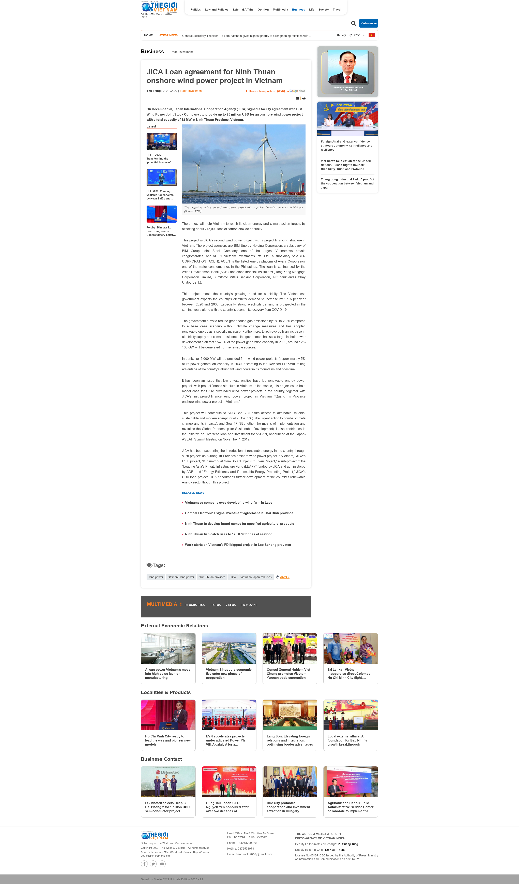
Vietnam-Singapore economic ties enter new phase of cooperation (229, 674)
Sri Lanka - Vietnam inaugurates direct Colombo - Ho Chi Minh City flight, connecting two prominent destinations (350, 674)
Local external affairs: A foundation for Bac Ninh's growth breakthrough (347, 740)
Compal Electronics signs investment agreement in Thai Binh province (239, 513)
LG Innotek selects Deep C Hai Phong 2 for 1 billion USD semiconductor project (167, 807)
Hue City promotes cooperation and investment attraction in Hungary (288, 807)
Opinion (263, 9)
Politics (196, 9)
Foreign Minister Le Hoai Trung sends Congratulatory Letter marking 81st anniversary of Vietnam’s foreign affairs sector (160, 231)
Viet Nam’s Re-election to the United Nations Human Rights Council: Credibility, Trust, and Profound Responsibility (346, 165)
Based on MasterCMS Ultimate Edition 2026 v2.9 (172, 879)
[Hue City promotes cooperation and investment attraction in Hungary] (290, 781)
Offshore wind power (181, 577)
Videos (231, 604)
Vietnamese (369, 23)
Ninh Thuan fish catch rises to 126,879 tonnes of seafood (228, 534)
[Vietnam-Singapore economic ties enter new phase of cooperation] (229, 648)
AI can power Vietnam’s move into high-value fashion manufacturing (167, 674)
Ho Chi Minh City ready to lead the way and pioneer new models (168, 740)
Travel (337, 9)
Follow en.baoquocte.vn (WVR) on (267, 91)
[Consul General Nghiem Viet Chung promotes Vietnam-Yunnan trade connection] (290, 648)
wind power (156, 577)
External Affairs (243, 9)
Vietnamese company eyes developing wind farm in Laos (228, 503)
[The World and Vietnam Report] (154, 835)
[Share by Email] (297, 98)
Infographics (195, 604)
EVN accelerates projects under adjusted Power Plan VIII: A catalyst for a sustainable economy (227, 740)
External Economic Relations (174, 626)
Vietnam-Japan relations (256, 577)
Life (311, 9)
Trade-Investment (181, 52)
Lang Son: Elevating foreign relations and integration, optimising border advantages (290, 740)
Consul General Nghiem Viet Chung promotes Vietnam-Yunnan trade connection (288, 674)
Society (323, 9)
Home (148, 35)
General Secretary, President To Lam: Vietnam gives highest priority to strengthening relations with (247, 35)
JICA (233, 577)
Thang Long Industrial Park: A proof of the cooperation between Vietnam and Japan (347, 183)
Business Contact (161, 759)
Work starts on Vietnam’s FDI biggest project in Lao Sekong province (238, 545)
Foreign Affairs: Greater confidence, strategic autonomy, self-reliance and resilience (346, 145)
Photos (215, 604)
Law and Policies (216, 9)
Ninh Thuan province (212, 577)
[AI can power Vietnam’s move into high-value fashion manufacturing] (168, 648)
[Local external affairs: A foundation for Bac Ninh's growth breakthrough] (351, 715)
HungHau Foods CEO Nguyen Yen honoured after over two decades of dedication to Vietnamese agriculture (227, 807)
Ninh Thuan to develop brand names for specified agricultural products (239, 524)
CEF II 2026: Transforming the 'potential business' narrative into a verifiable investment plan (160, 158)
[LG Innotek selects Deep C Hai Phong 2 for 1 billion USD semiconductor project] (168, 781)
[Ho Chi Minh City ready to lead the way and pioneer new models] (168, 715)
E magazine (249, 604)
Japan (285, 577)
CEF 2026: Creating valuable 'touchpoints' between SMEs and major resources (160, 195)
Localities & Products (166, 692)
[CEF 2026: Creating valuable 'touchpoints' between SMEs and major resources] (162, 177)
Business (298, 9)
